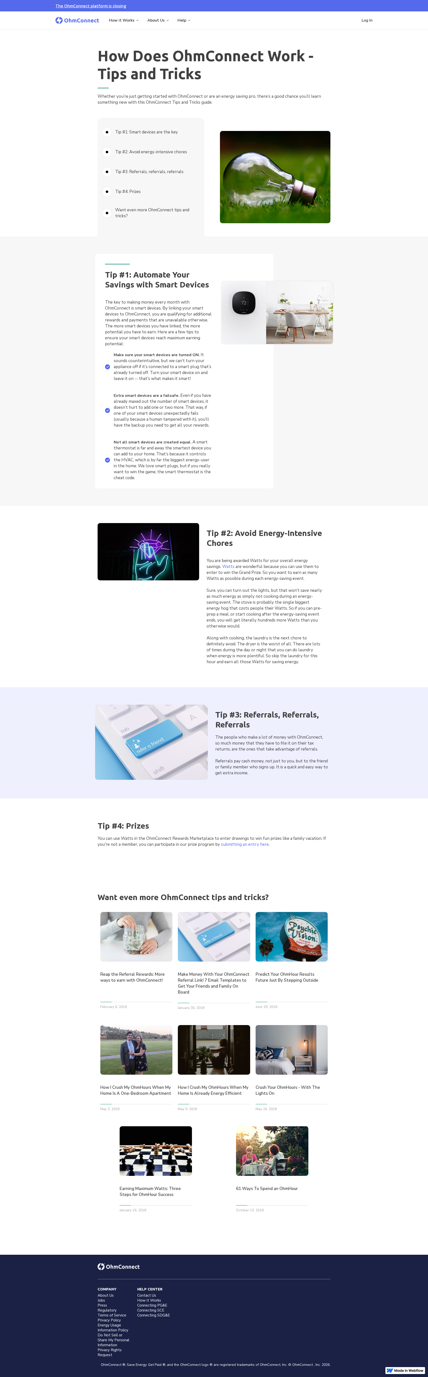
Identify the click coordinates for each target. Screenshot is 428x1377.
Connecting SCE (150, 1310)
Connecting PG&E (152, 1305)
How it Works (149, 1300)
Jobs (101, 1300)
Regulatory (107, 1310)
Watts (228, 566)
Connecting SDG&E (153, 1315)
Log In (367, 20)
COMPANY (107, 1289)
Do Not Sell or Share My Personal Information (113, 1340)
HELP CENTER (149, 1289)
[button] (124, 20)
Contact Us (146, 1295)
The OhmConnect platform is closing (90, 6)
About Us (106, 1295)
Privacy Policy (109, 1320)
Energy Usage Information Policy (113, 1328)
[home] (77, 20)
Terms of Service (112, 1315)
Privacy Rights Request (110, 1352)
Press (102, 1305)
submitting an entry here (245, 844)
